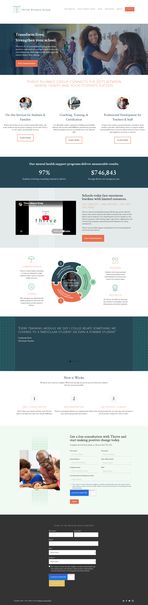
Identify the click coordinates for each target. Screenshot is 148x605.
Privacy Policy (47, 601)
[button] (68, 361)
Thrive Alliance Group (32, 9)
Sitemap (40, 601)
